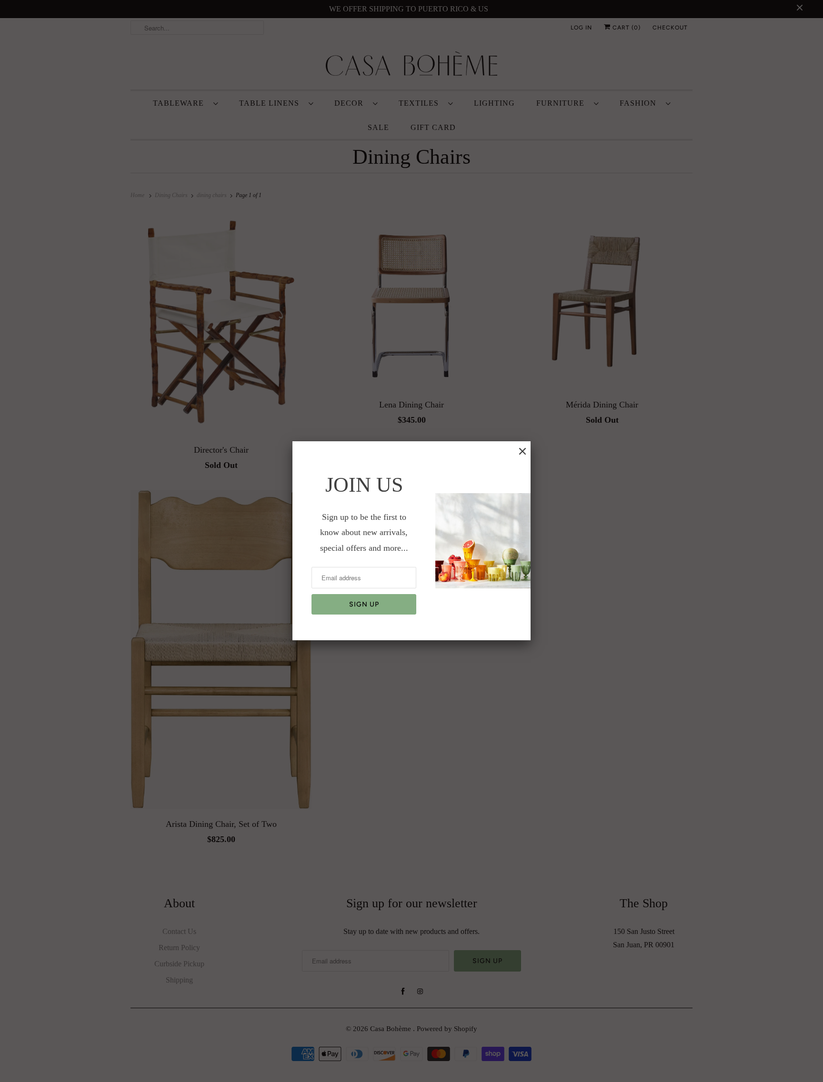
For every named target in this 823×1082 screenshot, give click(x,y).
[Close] (522, 451)
